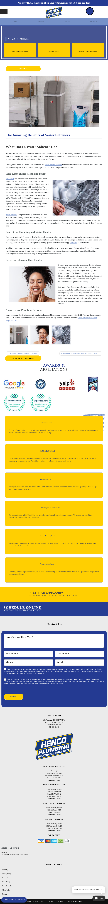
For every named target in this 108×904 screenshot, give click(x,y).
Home (15, 22)
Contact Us (93, 22)
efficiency (73, 243)
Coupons (67, 22)
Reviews (41, 22)
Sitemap (4, 894)
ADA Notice (6, 890)
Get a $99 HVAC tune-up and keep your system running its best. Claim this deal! (54, 3)
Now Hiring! (6, 882)
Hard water (10, 179)
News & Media (7, 886)
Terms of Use (6, 878)
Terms (61, 683)
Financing (5, 870)
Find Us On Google (54, 780)
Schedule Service (23, 358)
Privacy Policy (50, 683)
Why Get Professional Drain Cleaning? (23, 353)
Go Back (23, 69)
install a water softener (53, 165)
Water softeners (11, 215)
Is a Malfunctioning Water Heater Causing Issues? (79, 353)
